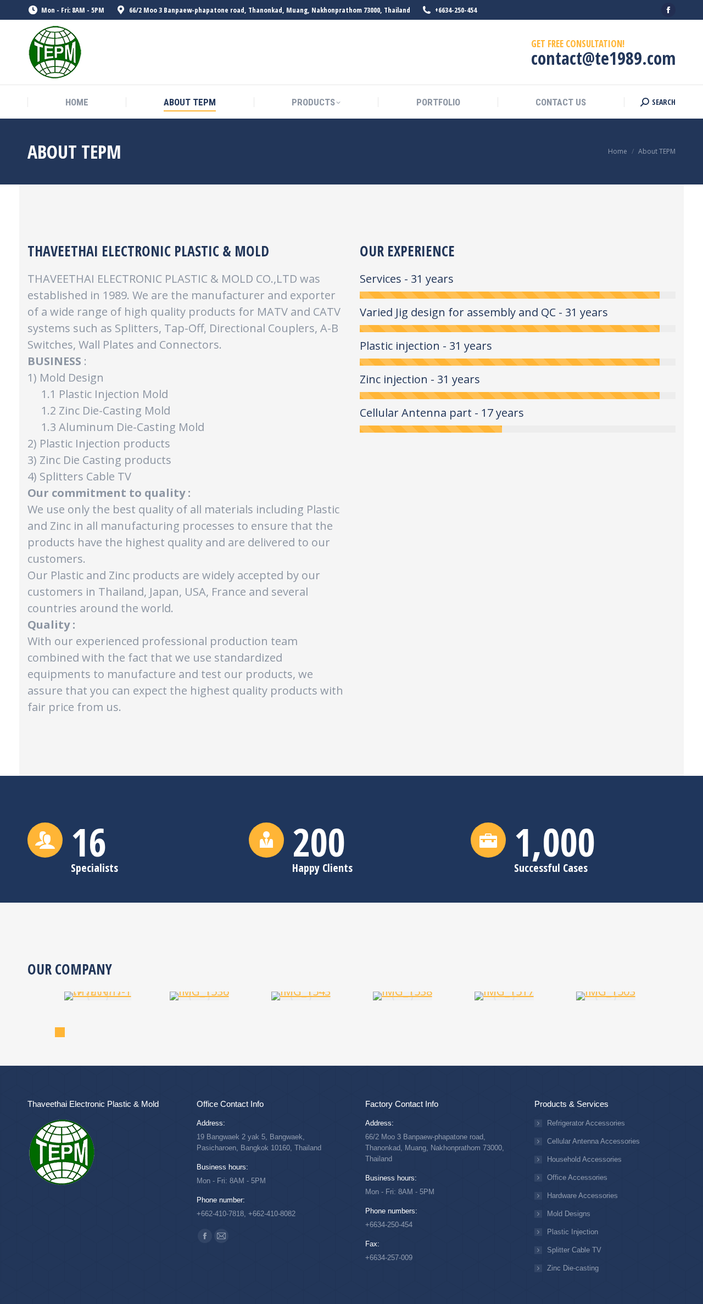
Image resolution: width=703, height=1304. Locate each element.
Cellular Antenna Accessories (593, 1141)
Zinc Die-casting (573, 1268)
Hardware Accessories (582, 1195)
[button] (60, 1032)
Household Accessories (584, 1159)
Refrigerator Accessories (586, 1123)
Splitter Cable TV (574, 1250)
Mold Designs (568, 1214)
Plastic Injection (572, 1232)
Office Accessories (577, 1177)
